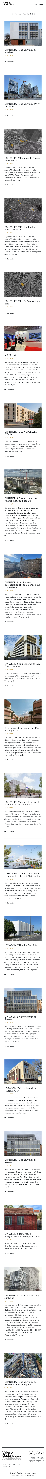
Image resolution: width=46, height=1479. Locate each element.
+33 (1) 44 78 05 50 (37, 1458)
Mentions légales (30, 1473)
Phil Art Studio (29, 1476)
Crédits (19, 1473)
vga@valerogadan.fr (36, 1461)
